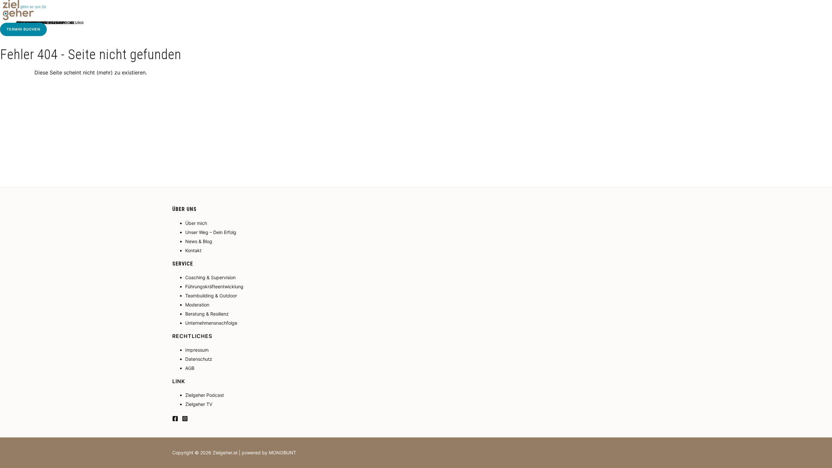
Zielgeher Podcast (204, 395)
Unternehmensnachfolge (211, 323)
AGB (189, 368)
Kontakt (193, 250)
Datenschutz (198, 359)
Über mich (196, 223)
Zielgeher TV (198, 404)
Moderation (197, 304)
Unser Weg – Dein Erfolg (210, 232)
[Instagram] (185, 419)
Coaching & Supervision (210, 277)
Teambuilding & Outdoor (211, 295)
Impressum (197, 350)
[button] (23, 29)
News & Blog (198, 241)
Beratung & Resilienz (207, 314)
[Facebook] (175, 419)
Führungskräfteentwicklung (214, 286)
